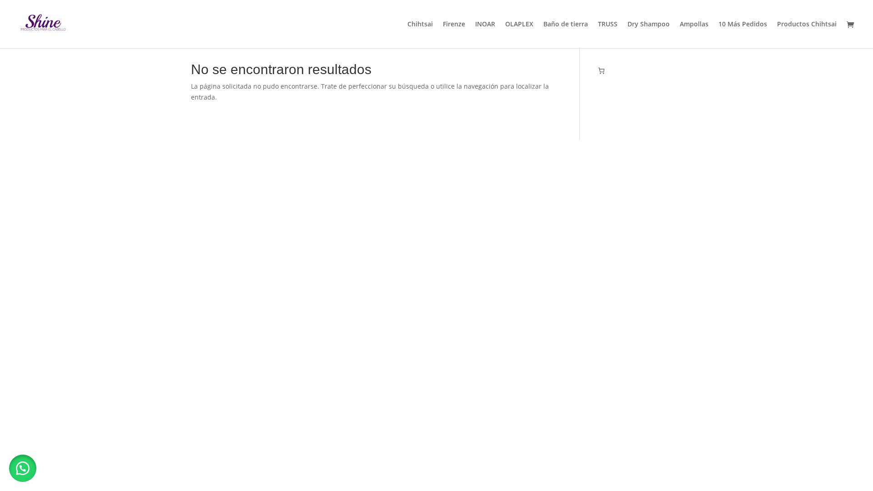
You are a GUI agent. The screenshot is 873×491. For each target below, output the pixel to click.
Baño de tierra (565, 24)
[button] (22, 468)
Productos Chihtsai (807, 24)
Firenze (454, 24)
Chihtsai (420, 24)
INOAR (485, 24)
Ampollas (694, 24)
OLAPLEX (519, 24)
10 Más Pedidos (742, 24)
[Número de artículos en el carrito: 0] (601, 71)
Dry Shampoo (648, 24)
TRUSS (607, 24)
